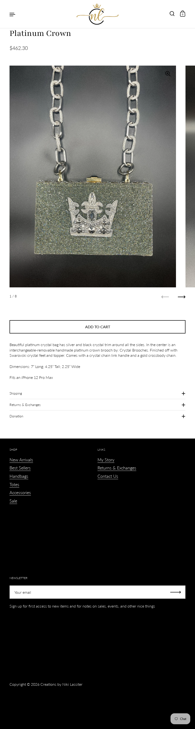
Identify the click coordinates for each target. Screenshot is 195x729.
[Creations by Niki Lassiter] (98, 14)
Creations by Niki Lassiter (61, 684)
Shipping (16, 393)
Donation (16, 416)
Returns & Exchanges (25, 405)
